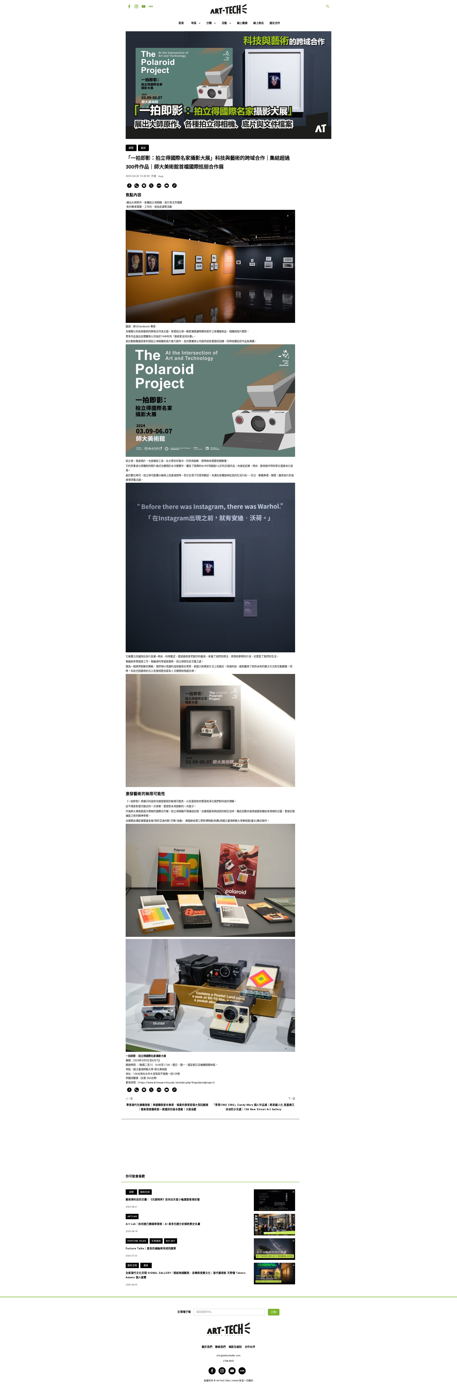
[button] (196, 23)
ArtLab (132, 1216)
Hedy (161, 176)
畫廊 (146, 1265)
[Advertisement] (210, 1144)
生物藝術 (156, 1241)
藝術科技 (145, 1192)
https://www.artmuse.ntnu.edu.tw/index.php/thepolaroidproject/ (176, 1082)
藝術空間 (132, 1265)
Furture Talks (136, 1241)
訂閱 (273, 1312)
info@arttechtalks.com (228, 1355)
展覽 (131, 147)
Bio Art (170, 1241)
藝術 (143, 147)
